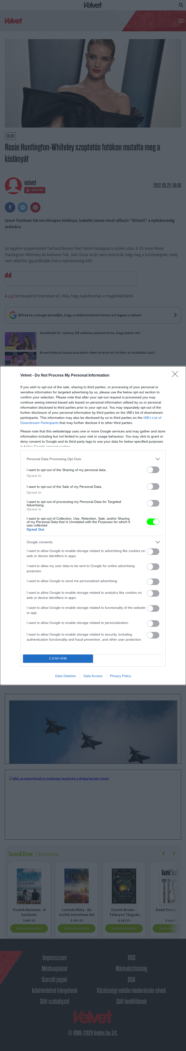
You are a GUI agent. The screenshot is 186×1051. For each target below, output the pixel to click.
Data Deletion (65, 676)
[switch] (153, 469)
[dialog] (93, 525)
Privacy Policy (120, 676)
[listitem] (93, 459)
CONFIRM (58, 658)
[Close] (176, 375)
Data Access (93, 676)
